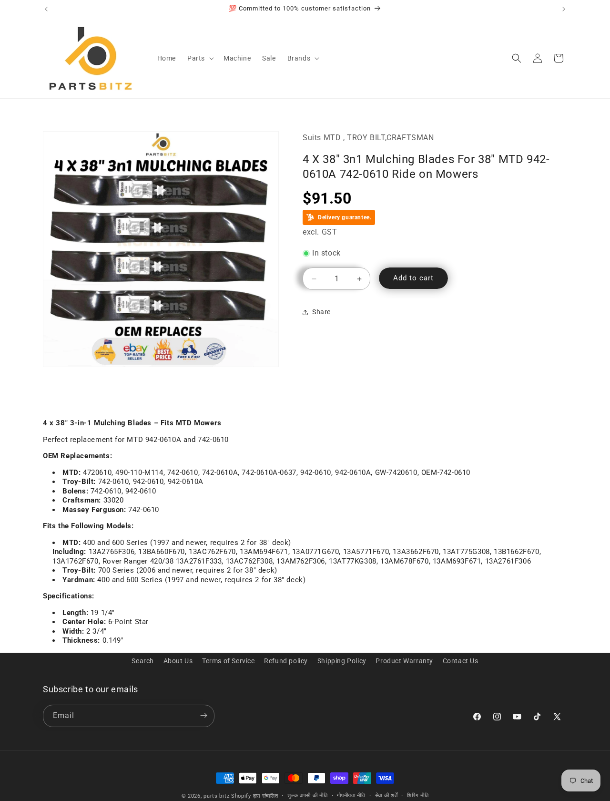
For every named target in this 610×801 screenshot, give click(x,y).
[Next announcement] (563, 9)
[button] (200, 58)
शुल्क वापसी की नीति (307, 795)
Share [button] (321, 312)
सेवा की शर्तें (386, 795)
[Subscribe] (203, 715)
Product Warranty (404, 661)
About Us (178, 661)
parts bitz (216, 796)
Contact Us (460, 661)
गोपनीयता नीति (351, 795)
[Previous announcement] (46, 9)
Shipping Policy (341, 661)
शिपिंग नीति (417, 795)
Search (143, 661)
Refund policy (286, 661)
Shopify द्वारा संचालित (254, 796)
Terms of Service (228, 661)
